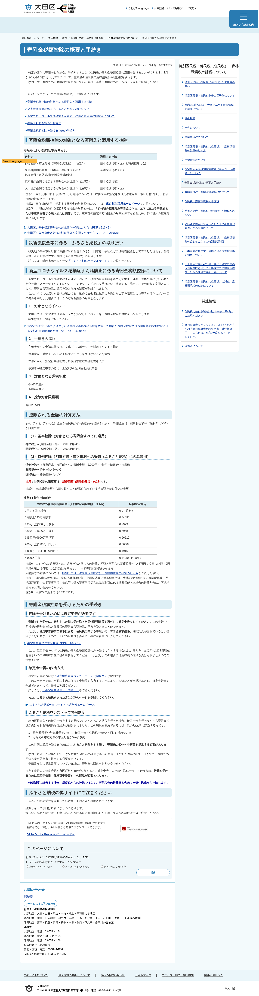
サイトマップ (143, 975)
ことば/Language (138, 8)
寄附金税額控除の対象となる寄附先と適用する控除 (59, 101)
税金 (64, 38)
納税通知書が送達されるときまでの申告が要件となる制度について (210, 226)
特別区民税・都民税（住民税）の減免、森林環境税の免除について (210, 283)
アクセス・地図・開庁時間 (178, 975)
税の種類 (190, 118)
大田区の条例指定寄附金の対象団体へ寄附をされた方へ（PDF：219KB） (74, 232)
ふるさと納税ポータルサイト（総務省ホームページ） (63, 704)
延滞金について (194, 346)
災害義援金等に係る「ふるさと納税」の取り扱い (58, 108)
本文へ (192, 8)
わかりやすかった (40, 866)
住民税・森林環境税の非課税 (202, 201)
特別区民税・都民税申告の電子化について (210, 95)
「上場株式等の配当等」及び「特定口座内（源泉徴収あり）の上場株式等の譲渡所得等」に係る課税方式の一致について (210, 268)
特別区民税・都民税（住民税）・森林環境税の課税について (104, 38)
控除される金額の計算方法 (44, 123)
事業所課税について (196, 137)
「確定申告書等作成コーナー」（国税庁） (80, 675)
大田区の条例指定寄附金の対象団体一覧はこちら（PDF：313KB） (69, 227)
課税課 (28, 896)
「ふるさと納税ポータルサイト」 (89, 260)
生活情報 (53, 38)
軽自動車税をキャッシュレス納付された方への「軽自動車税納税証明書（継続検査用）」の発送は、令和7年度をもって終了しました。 (210, 330)
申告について (193, 127)
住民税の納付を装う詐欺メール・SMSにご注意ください (209, 313)
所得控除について (195, 159)
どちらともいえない (78, 866)
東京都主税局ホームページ (123, 203)
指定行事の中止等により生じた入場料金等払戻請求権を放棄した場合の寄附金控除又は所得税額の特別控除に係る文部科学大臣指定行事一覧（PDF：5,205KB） (97, 328)
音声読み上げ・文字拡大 (168, 8)
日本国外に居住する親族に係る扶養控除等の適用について (210, 252)
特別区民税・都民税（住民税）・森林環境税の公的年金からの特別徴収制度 (210, 239)
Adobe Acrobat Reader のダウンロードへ (51, 834)
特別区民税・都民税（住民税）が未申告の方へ (210, 84)
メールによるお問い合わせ (40, 903)
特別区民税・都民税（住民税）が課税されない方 (210, 212)
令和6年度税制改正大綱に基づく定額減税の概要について (209, 106)
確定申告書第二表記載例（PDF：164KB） (54, 643)
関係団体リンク (213, 975)
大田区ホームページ (33, 38)
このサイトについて (36, 975)
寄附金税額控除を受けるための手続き (51, 130)
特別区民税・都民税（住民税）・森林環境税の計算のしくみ (100, 573)
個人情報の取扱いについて (74, 975)
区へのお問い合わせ (113, 975)
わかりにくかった (115, 866)
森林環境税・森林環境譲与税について (207, 192)
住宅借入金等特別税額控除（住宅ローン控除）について (210, 171)
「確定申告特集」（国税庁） (60, 690)
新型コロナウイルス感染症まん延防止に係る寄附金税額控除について (71, 116)
